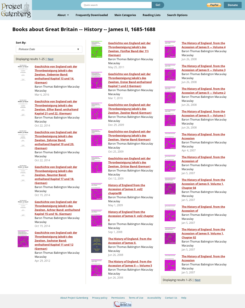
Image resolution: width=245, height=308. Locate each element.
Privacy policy (99, 297)
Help (183, 297)
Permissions (118, 297)
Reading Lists (151, 15)
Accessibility (154, 297)
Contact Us (171, 297)
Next (51, 59)
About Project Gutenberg (74, 297)
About (63, 15)
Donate (233, 5)
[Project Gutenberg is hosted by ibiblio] (122, 305)
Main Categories (125, 15)
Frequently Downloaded (92, 15)
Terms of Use (136, 297)
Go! (158, 5)
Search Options (177, 15)
